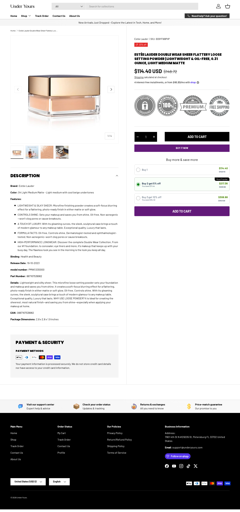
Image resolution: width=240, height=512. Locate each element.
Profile (61, 452)
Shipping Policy (115, 446)
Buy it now (182, 148)
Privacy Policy (114, 433)
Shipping (139, 77)
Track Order (42, 15)
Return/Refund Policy (119, 439)
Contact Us (59, 15)
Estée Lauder (141, 39)
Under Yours (22, 497)
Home (13, 15)
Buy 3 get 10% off (151, 198)
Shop (24, 15)
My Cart (61, 433)
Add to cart (197, 137)
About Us (74, 15)
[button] (227, 6)
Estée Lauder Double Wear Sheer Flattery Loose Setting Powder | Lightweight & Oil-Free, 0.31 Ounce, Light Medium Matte (38, 30)
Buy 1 (145, 169)
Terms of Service (116, 452)
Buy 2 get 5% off (151, 184)
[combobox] (125, 6)
